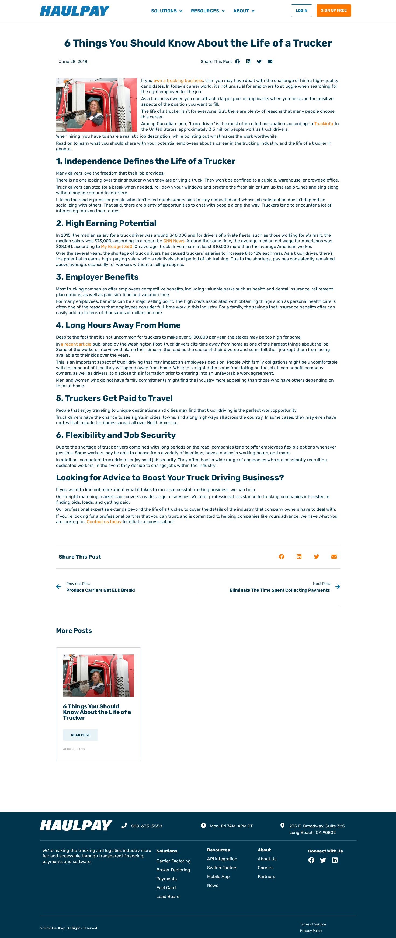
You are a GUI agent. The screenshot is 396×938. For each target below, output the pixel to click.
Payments (167, 878)
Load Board (168, 896)
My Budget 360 (116, 246)
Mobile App (218, 876)
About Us (267, 858)
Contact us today (104, 521)
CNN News (173, 240)
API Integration (222, 858)
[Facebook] (311, 860)
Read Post (80, 735)
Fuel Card (166, 887)
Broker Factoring (173, 869)
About (241, 10)
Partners (266, 876)
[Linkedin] (335, 860)
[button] (237, 61)
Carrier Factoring (174, 861)
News (212, 885)
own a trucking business (178, 80)
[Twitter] (323, 860)
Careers (265, 867)
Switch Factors (222, 867)
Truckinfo (323, 123)
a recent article (76, 344)
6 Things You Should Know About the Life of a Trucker (97, 712)
